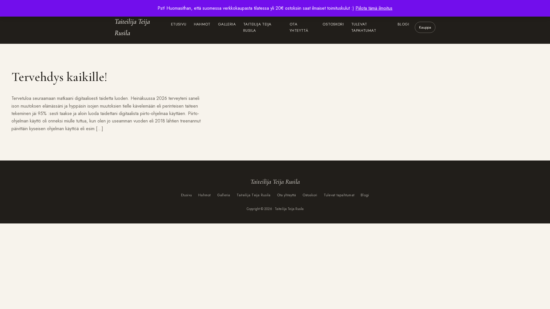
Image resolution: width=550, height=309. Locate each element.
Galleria (227, 24)
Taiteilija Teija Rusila (132, 27)
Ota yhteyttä (299, 27)
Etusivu (178, 24)
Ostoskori (333, 24)
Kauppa (425, 27)
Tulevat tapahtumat (363, 27)
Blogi (403, 24)
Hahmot (202, 24)
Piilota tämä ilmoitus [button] (373, 8)
